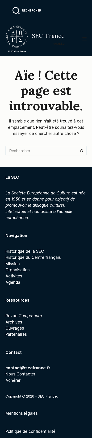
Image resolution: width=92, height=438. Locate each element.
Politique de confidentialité (30, 431)
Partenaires (16, 334)
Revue (23, 315)
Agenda (12, 282)
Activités (13, 276)
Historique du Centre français (33, 257)
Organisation (17, 270)
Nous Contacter (20, 374)
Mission (12, 263)
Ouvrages (14, 328)
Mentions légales (21, 413)
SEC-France (48, 35)
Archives (13, 322)
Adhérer (13, 380)
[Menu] (84, 39)
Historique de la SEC (24, 251)
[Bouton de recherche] (82, 150)
